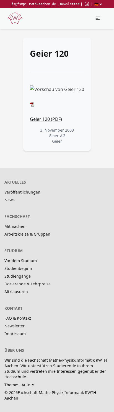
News (9, 199)
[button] (97, 18)
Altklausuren (16, 291)
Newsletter (69, 4)
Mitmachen (14, 226)
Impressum (15, 333)
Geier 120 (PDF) (46, 119)
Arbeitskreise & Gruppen (27, 234)
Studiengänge (17, 276)
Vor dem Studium (20, 260)
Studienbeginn (18, 268)
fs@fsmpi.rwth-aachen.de (33, 4)
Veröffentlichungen (22, 192)
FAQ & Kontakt (17, 318)
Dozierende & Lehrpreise (27, 283)
